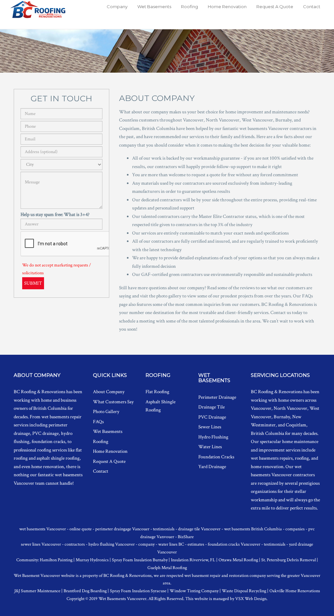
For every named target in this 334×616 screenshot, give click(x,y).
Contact (311, 6)
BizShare (186, 537)
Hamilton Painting (56, 560)
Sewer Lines (209, 427)
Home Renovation (227, 6)
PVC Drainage (212, 417)
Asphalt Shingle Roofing (160, 406)
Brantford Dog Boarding (85, 591)
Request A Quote (274, 6)
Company (117, 6)
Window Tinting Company (194, 591)
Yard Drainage (212, 467)
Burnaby (282, 417)
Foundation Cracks (216, 457)
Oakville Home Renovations (294, 591)
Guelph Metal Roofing (167, 568)
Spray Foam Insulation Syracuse (138, 591)
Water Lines (210, 447)
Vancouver (261, 408)
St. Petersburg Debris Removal (288, 560)
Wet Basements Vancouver (122, 599)
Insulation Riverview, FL (193, 560)
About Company (109, 392)
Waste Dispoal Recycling (244, 591)
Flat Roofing (157, 392)
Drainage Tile (211, 407)
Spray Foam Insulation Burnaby (140, 560)
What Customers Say (113, 402)
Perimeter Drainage (217, 397)
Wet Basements (154, 6)
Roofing (189, 6)
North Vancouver (290, 408)
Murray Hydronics (92, 560)
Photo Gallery (106, 411)
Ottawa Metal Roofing (238, 560)
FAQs (98, 422)
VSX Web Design (250, 599)
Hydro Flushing (213, 437)
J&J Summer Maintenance (37, 591)
